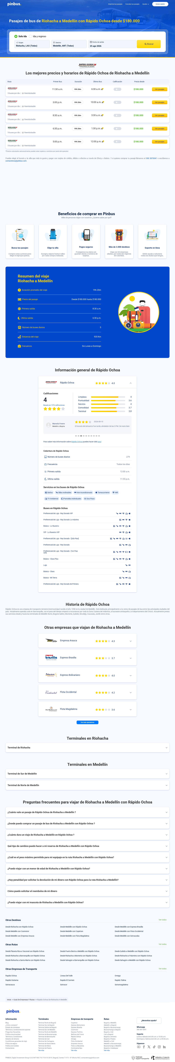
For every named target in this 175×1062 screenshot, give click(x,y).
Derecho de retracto (12, 1039)
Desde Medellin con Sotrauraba (127, 936)
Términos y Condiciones (14, 1037)
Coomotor (74, 1030)
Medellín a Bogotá (110, 1025)
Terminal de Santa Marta (46, 1043)
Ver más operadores (87, 722)
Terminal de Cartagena (46, 1041)
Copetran (74, 1023)
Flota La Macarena (77, 1046)
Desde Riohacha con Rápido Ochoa (19, 927)
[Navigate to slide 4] (83, 436)
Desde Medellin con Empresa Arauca (20, 936)
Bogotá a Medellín (110, 1023)
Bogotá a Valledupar (111, 1048)
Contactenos (10, 1048)
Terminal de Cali (43, 1039)
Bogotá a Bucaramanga (112, 1027)
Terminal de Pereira (45, 1048)
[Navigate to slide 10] (99, 436)
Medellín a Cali (109, 1041)
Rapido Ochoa (11, 976)
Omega (118, 976)
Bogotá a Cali (108, 1032)
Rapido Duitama (12, 980)
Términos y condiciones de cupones (18, 1030)
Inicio (9, 1000)
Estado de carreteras (13, 1027)
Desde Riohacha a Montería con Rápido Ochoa (78, 956)
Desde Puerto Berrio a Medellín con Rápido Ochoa (79, 951)
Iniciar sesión (160, 4)
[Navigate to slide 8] (94, 436)
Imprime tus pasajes (115, 4)
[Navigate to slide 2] (78, 436)
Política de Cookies (12, 1046)
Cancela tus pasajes (132, 4)
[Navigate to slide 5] (86, 436)
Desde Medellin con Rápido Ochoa (73, 927)
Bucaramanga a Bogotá (112, 1030)
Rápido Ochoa (77, 442)
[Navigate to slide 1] (76, 436)
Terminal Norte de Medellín (47, 1032)
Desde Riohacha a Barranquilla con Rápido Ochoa (25, 956)
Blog (7, 1023)
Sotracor (63, 985)
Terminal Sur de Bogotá (46, 1025)
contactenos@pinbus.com (16, 161)
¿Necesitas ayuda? (149, 1020)
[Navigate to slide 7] (91, 436)
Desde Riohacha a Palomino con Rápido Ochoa (133, 956)
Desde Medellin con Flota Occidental (129, 931)
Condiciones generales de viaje (16, 1041)
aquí (99, 442)
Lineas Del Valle (66, 976)
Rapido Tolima (120, 980)
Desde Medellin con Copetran (71, 931)
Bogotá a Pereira (109, 1039)
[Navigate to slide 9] (96, 436)
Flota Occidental (76, 1041)
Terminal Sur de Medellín (46, 1030)
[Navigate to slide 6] (89, 436)
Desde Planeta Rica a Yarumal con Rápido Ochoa (25, 951)
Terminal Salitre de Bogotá (47, 1027)
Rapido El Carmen (67, 980)
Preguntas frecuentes (13, 1032)
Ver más (41, 1050)
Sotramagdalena (121, 985)
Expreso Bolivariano (78, 1025)
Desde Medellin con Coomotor (17, 931)
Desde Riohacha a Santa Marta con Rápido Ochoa (25, 960)
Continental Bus (76, 1048)
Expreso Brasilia (76, 1027)
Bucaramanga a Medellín (112, 1046)
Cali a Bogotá (108, 1034)
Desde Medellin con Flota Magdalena (74, 936)
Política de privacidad (13, 1034)
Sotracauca (10, 985)
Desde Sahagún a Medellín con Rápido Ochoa (133, 960)
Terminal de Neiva (44, 1046)
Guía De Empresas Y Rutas (24, 1000)
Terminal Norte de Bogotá (47, 1023)
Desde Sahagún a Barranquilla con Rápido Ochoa (79, 960)
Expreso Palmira (77, 1032)
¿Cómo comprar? (12, 1025)
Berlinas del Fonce (77, 1034)
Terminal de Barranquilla (46, 1037)
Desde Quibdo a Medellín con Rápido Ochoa (132, 951)
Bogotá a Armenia (110, 1037)
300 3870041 (151, 158)
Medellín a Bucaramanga (112, 1043)
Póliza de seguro (11, 1043)
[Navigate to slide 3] (81, 436)
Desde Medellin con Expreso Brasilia (129, 927)
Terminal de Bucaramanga (47, 1034)
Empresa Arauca (77, 1043)
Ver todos (162, 920)
